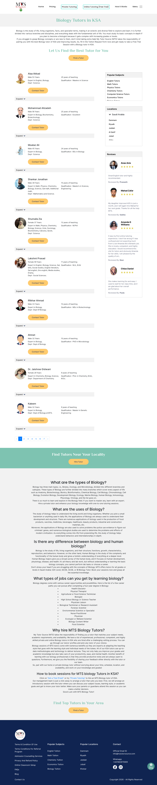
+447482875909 (120, 762)
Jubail (82, 764)
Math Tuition (52, 755)
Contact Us (20, 779)
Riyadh (83, 755)
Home (41, 6)
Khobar (83, 769)
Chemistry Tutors (114, 91)
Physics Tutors (113, 87)
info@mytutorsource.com (124, 754)
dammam (113, 120)
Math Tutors (112, 84)
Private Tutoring (69, 7)
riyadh (112, 124)
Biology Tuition (53, 769)
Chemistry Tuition (55, 760)
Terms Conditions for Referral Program (28, 750)
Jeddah (83, 760)
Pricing (52, 6)
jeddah (112, 128)
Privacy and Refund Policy (26, 760)
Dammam (84, 751)
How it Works (121, 6)
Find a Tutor (78, 58)
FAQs (17, 769)
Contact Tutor (38, 90)
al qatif (112, 132)
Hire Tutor (78, 462)
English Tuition (53, 751)
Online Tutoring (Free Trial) (96, 7)
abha (111, 140)
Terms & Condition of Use (26, 744)
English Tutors (113, 81)
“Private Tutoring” (77, 678)
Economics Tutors (115, 97)
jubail (111, 136)
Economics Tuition (55, 764)
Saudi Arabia (118, 114)
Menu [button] (135, 6)
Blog (17, 774)
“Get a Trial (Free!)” (55, 678)
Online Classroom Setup (25, 765)
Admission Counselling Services (28, 756)
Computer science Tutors (118, 94)
